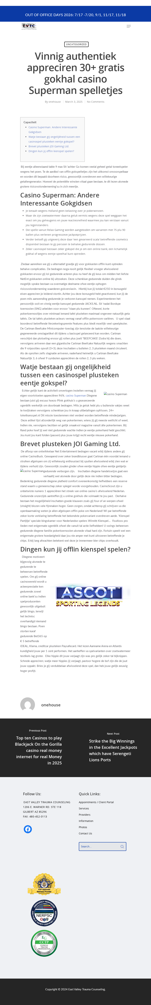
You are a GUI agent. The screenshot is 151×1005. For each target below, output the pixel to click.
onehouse (55, 101)
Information (86, 821)
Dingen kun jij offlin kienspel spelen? (51, 151)
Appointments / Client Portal (96, 802)
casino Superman (76, 395)
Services (84, 808)
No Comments (95, 101)
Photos (83, 827)
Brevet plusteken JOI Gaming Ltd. (49, 146)
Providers (84, 814)
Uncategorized (76, 44)
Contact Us (85, 833)
